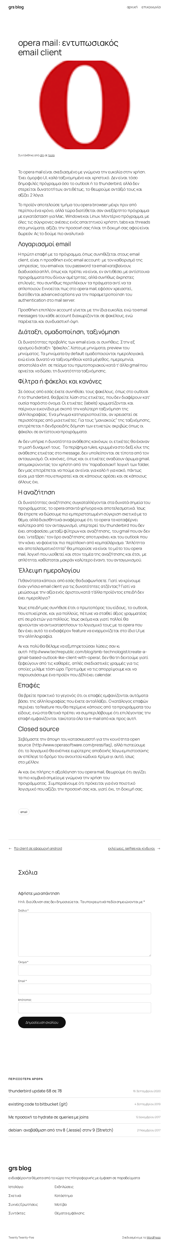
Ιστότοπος (25, 1000)
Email (22, 981)
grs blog (15, 7)
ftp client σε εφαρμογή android (38, 848)
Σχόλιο (23, 910)
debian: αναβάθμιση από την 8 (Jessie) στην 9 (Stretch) (61, 1130)
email (23, 812)
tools (51, 155)
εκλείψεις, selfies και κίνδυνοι (131, 848)
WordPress (154, 1237)
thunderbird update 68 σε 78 (35, 1091)
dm (42, 155)
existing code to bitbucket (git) (38, 1104)
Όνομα (23, 962)
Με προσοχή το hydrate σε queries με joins (48, 1117)
